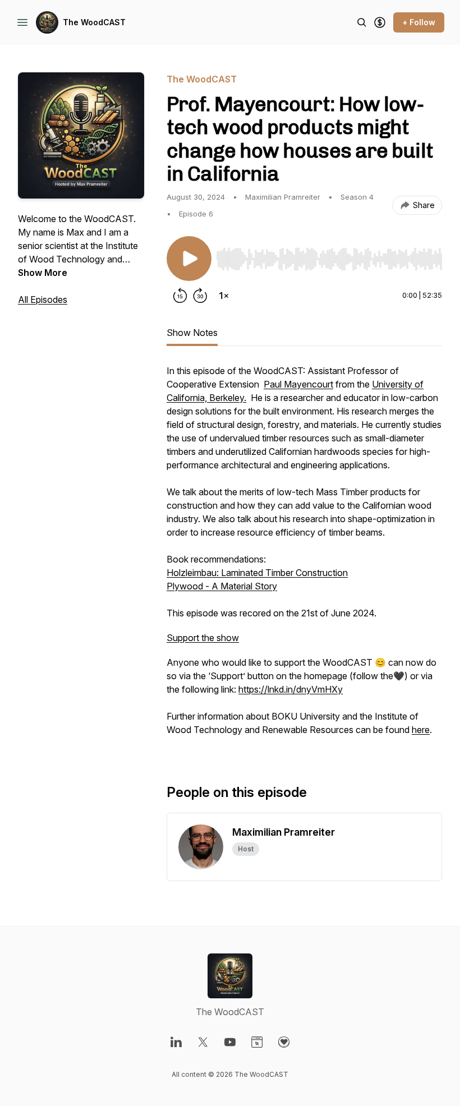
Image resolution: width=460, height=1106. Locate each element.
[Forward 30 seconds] (200, 295)
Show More (42, 272)
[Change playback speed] (224, 295)
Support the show (203, 637)
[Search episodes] (361, 22)
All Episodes (42, 299)
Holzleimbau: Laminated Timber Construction (257, 572)
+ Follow (418, 22)
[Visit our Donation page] (283, 1042)
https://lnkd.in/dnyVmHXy (290, 689)
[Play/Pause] (189, 258)
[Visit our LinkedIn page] (176, 1042)
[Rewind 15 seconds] (180, 295)
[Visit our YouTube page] (230, 1042)
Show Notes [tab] (192, 332)
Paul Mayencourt (298, 384)
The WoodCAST (94, 22)
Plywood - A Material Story (222, 586)
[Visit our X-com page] (203, 1042)
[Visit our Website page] (257, 1042)
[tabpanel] (304, 556)
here (421, 729)
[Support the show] (380, 22)
